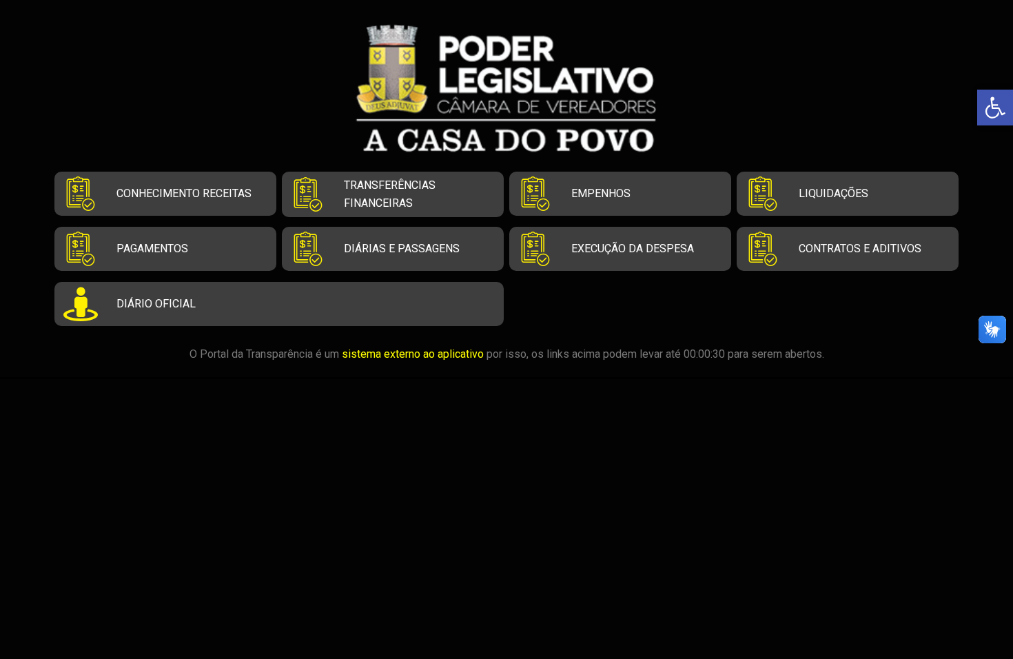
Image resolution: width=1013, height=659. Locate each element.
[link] (995, 107)
